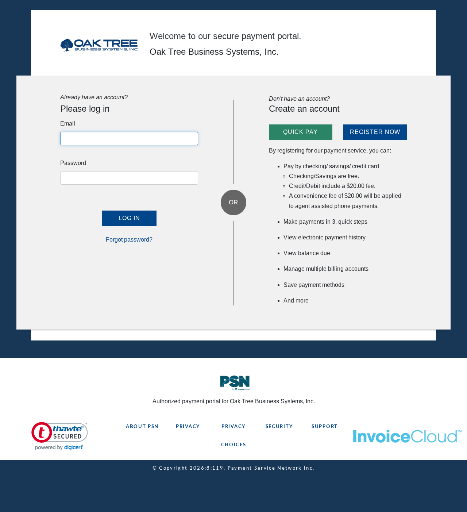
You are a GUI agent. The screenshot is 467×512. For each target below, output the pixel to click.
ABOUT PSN (142, 426)
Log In (129, 218)
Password (73, 163)
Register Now (375, 132)
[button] (59, 436)
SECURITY (279, 426)
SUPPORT (325, 426)
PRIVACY (188, 426)
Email (67, 123)
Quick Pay (300, 132)
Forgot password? (129, 239)
